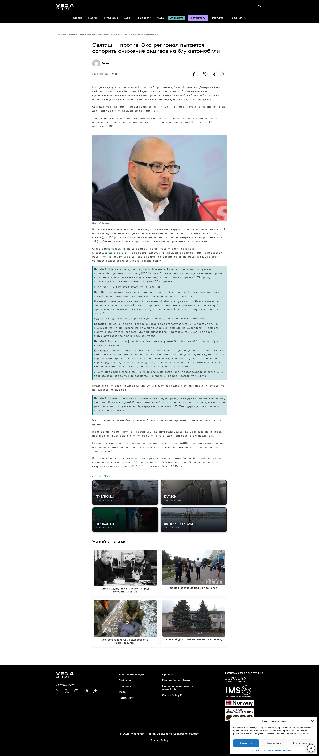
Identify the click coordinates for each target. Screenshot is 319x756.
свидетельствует (116, 252)
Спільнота (176, 18)
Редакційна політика (176, 680)
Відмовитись (273, 743)
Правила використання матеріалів (178, 688)
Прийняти (246, 743)
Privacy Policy (159, 740)
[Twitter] (204, 74)
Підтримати (198, 18)
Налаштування (301, 743)
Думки (128, 18)
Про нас (167, 674)
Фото (160, 18)
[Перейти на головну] (65, 7)
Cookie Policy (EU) (173, 695)
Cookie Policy (258, 750)
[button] (312, 721)
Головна (77, 18)
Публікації (111, 18)
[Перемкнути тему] (311, 748)
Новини (93, 18)
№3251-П (167, 106)
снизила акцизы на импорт (133, 458)
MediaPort (61, 35)
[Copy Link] (223, 74)
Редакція (236, 18)
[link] (58, 691)
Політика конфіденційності (280, 750)
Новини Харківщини (132, 674)
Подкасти (144, 18)
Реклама (218, 18)
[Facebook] (194, 74)
